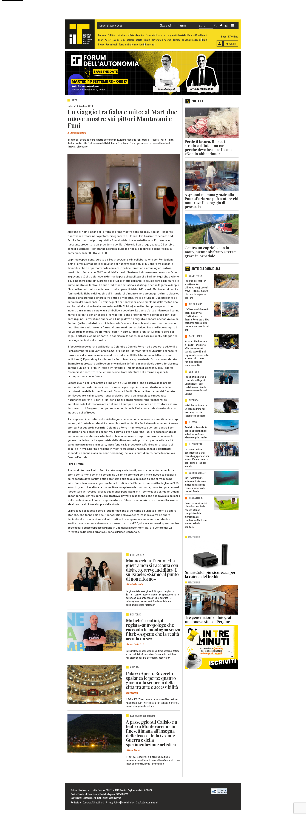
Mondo (101, 44)
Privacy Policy (113, 802)
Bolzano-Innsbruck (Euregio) (186, 39)
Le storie (160, 35)
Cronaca (102, 35)
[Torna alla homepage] (80, 34)
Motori (108, 39)
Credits (139, 802)
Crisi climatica (137, 35)
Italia (204, 39)
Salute (139, 39)
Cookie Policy (127, 802)
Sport (101, 39)
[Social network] (221, 25)
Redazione (76, 802)
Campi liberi (138, 44)
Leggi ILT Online (229, 36)
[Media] (232, 25)
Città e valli (166, 25)
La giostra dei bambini (123, 39)
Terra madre (125, 44)
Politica (111, 35)
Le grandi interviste (176, 35)
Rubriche (149, 44)
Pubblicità (99, 802)
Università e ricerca (161, 39)
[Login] (220, 43)
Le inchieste (123, 35)
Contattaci (88, 802)
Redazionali (111, 44)
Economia (150, 35)
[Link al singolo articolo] (94, 571)
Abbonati (231, 43)
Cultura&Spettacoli (196, 35)
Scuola (146, 39)
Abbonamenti (151, 802)
